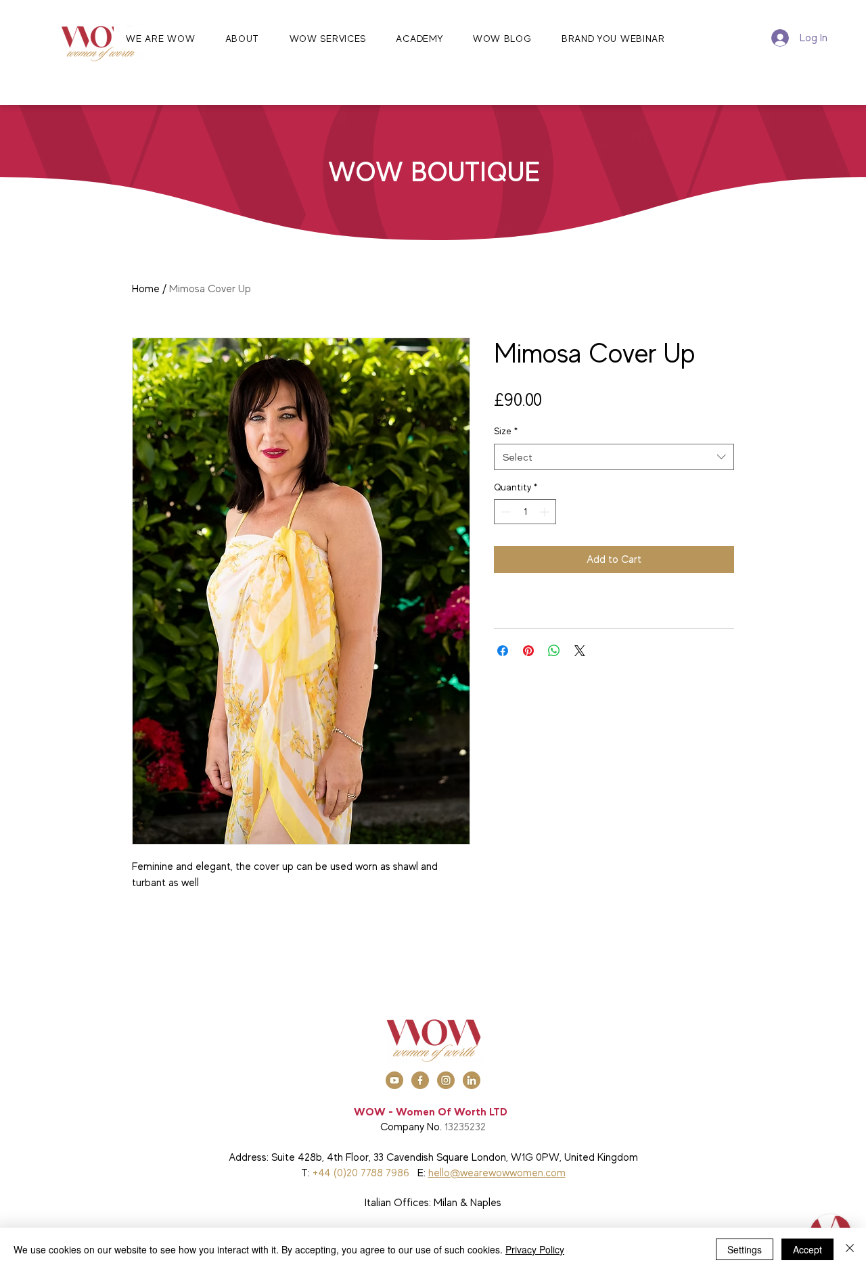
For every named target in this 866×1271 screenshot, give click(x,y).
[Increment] (545, 512)
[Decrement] (504, 512)
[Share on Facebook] (503, 651)
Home (146, 289)
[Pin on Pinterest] (528, 651)
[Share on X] (580, 651)
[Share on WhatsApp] (554, 651)
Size (506, 430)
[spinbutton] (525, 512)
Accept (807, 1249)
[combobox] (614, 457)
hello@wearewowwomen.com (497, 1173)
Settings (744, 1249)
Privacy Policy (534, 1249)
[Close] (850, 1249)
